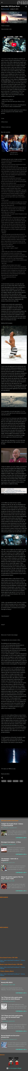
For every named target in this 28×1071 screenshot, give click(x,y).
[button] (26, 7)
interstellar (15, 781)
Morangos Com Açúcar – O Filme (11, 842)
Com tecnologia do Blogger (14, 1068)
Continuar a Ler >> (21, 837)
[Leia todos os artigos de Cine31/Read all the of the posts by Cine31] (11, 1065)
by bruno (4, 781)
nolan (21, 781)
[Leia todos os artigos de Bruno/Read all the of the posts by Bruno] (17, 1065)
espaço (9, 781)
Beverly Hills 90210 (6, 982)
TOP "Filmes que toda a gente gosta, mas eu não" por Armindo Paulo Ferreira (12, 1017)
